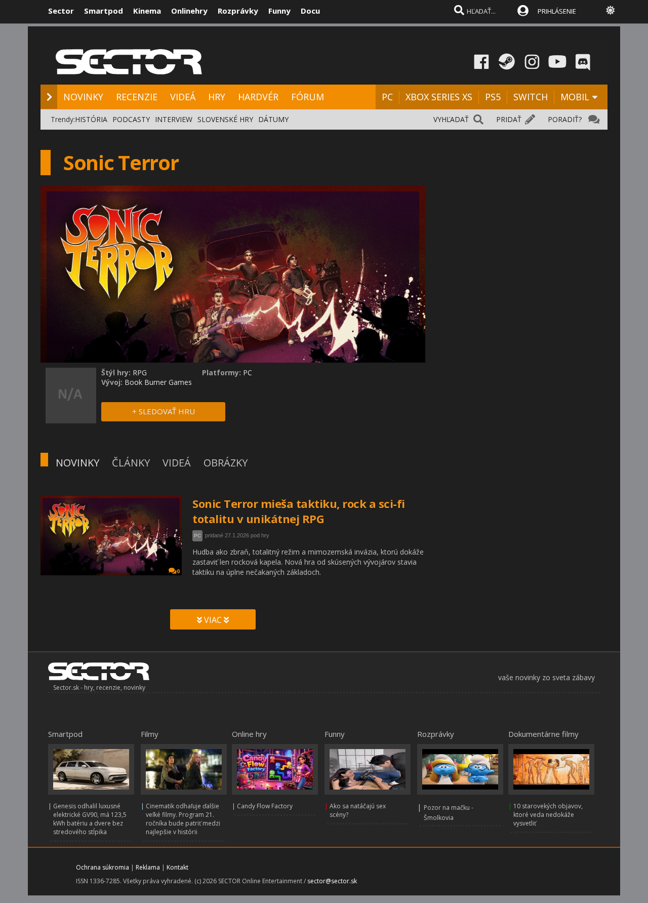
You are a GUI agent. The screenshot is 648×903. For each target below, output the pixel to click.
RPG (140, 372)
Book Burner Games (158, 382)
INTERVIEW (173, 119)
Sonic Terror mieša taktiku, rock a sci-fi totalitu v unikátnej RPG (298, 511)
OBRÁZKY (226, 462)
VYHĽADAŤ (451, 119)
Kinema (147, 11)
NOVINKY (83, 97)
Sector (61, 11)
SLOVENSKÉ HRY (225, 119)
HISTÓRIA (91, 119)
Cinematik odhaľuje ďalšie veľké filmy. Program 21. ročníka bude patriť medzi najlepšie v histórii (183, 819)
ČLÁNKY (131, 462)
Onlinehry (189, 11)
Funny (279, 11)
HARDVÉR (258, 97)
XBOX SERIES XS (439, 97)
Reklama (148, 867)
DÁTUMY (273, 119)
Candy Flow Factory (265, 806)
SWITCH (530, 97)
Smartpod (103, 11)
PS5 (493, 97)
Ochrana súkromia (102, 867)
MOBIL (574, 97)
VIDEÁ (182, 97)
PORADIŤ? (565, 119)
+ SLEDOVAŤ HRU (163, 411)
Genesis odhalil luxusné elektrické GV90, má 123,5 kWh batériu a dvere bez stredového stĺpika (90, 819)
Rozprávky (238, 11)
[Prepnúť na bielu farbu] (610, 10)
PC (387, 97)
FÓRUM (307, 97)
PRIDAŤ (508, 119)
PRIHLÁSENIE (557, 11)
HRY (216, 97)
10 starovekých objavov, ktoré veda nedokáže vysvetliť (548, 815)
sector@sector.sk (332, 881)
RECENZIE (136, 97)
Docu (310, 11)
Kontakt (177, 867)
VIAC (213, 619)
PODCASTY (131, 119)
